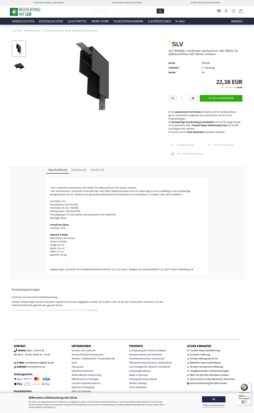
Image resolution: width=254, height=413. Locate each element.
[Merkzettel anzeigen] (233, 11)
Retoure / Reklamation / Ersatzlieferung (93, 358)
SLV (203, 72)
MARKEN (236, 21)
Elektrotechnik (159, 21)
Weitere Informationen (213, 405)
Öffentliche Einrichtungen (85, 379)
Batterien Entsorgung (83, 387)
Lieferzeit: (173, 67)
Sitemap (142, 383)
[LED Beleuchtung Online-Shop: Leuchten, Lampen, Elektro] (25, 12)
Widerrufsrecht (79, 375)
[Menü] (249, 384)
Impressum (77, 366)
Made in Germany (138, 375)
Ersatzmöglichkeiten (140, 371)
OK (213, 399)
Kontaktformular (37, 366)
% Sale (180, 21)
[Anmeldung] (226, 11)
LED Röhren (164, 366)
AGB (74, 371)
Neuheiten (141, 387)
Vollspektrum (165, 362)
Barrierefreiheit (85, 371)
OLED (132, 387)
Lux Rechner (158, 358)
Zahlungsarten (23, 374)
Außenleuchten (51, 21)
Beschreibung (58, 170)
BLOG (74, 362)
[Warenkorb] (241, 11)
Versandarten (23, 391)
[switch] (244, 402)
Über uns (76, 391)
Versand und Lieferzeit (84, 350)
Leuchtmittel (77, 21)
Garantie (86, 391)
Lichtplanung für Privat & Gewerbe (147, 350)
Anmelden (91, 310)
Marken (133, 383)
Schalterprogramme (128, 21)
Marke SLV (97, 170)
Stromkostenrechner (140, 358)
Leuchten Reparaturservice (86, 383)
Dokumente (79, 170)
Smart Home (100, 21)
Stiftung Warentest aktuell (143, 379)
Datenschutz (94, 375)
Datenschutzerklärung (45, 407)
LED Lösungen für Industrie (143, 366)
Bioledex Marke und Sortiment (145, 354)
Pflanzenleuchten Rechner (143, 362)
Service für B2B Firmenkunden (88, 354)
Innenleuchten (23, 21)
